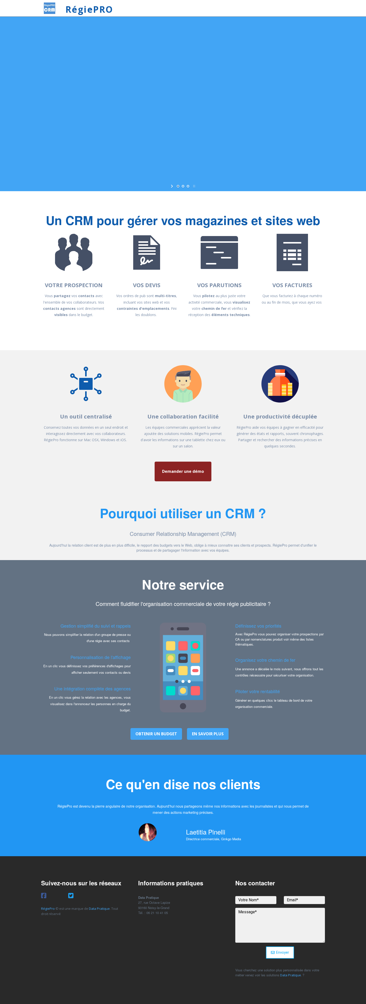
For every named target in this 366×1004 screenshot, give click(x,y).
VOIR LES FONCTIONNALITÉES (238, 119)
